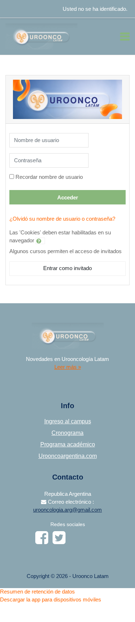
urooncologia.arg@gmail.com (67, 510)
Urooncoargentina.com (68, 456)
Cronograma (67, 433)
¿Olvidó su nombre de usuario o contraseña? (62, 219)
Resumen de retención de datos (37, 592)
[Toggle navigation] (125, 36)
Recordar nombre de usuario (49, 177)
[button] (40, 241)
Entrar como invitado (67, 268)
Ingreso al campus (67, 421)
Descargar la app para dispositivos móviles (50, 600)
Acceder (67, 197)
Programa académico (67, 444)
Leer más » (67, 367)
